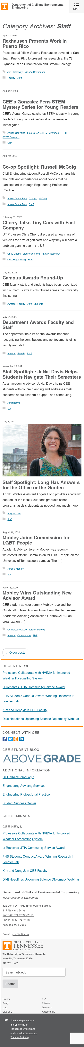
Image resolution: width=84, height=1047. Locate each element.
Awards (11, 303)
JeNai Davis (13, 402)
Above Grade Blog (17, 198)
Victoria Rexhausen (35, 72)
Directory (47, 1007)
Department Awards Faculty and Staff (38, 324)
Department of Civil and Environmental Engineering (38, 6)
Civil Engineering (16, 259)
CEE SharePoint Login (18, 777)
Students (38, 303)
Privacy (46, 1003)
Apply (6, 1003)
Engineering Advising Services (24, 785)
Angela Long (14, 513)
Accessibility (48, 1011)
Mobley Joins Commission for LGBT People (36, 540)
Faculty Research (51, 253)
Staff (19, 77)
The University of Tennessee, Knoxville (4, 6)
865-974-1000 (10, 962)
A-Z (44, 999)
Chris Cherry (14, 253)
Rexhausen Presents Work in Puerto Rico (35, 43)
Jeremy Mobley (15, 568)
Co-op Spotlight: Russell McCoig (39, 166)
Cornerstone (24, 635)
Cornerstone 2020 (17, 629)
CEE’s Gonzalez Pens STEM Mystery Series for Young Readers (40, 104)
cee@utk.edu (21, 934)
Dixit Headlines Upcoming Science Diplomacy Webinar (41, 718)
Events (6, 999)
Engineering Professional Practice (26, 794)
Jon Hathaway (15, 72)
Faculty (11, 77)
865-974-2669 (17, 924)
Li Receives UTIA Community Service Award (34, 687)
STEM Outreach (11, 137)
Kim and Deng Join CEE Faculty (25, 710)
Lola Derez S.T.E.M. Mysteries (43, 132)
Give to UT (8, 1011)
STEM (64, 132)
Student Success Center (19, 803)
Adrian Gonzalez (16, 132)
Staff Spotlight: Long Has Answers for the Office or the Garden (41, 484)
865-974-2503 (21, 920)
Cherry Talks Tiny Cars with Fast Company (39, 225)
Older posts (15, 652)
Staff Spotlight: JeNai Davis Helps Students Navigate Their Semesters (42, 374)
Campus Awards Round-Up (33, 277)
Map (5, 1007)
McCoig (43, 198)
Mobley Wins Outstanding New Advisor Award (37, 595)
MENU (78, 6)
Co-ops (33, 198)
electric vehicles (31, 253)
